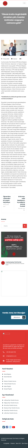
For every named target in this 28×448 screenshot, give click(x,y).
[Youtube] (13, 427)
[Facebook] (7, 427)
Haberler (15, 59)
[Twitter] (3, 427)
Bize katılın (17, 317)
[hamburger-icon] (24, 3)
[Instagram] (10, 427)
